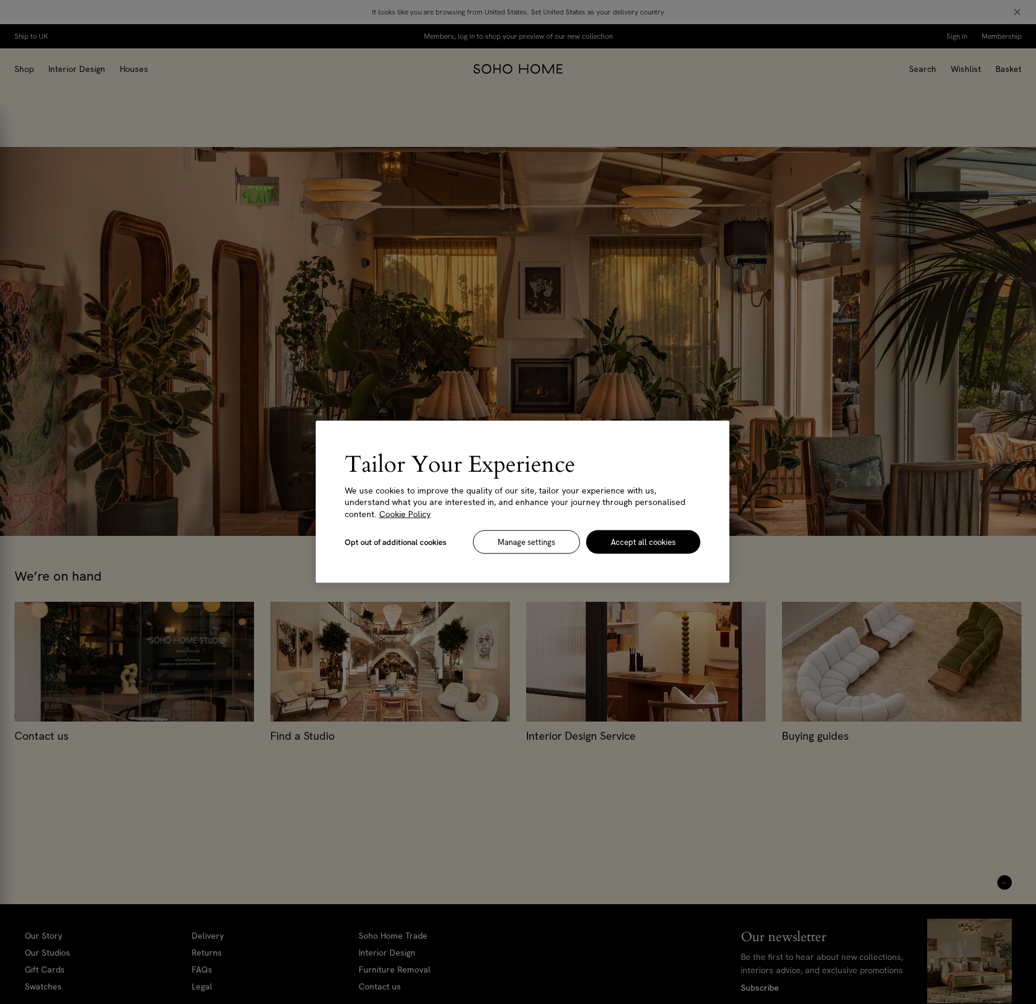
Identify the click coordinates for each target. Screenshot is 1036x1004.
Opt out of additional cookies (395, 542)
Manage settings (526, 542)
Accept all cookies (643, 542)
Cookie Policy (405, 514)
